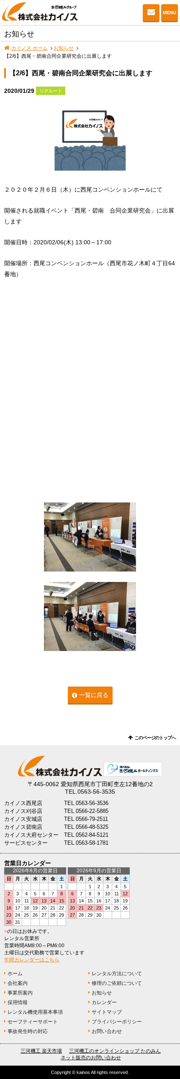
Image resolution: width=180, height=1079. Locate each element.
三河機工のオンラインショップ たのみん (115, 1051)
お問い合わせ (151, 12)
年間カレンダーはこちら (31, 960)
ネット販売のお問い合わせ (91, 1058)
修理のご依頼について (117, 983)
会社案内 (18, 983)
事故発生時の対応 (28, 1031)
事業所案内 (20, 993)
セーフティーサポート (33, 1022)
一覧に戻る (93, 695)
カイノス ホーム (29, 48)
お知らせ (64, 48)
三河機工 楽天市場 (41, 1051)
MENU (169, 12)
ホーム (15, 973)
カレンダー (104, 1002)
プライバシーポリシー (117, 1022)
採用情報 (18, 1002)
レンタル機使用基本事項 (35, 1012)
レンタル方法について (117, 973)
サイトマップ (107, 1012)
